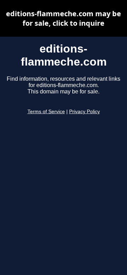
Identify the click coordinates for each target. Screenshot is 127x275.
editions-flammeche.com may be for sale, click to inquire (63, 18)
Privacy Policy (84, 111)
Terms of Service (46, 111)
